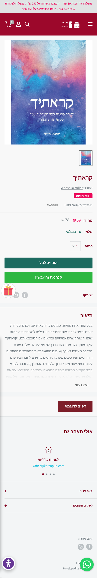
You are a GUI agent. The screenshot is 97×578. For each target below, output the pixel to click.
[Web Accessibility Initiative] (8, 563)
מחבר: (76, 188)
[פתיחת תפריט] (90, 24)
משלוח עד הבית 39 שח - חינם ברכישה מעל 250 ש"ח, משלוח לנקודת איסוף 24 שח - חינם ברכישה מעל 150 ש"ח (48, 6)
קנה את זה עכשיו (48, 277)
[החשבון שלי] (18, 24)
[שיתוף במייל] (16, 295)
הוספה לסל (48, 263)
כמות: (88, 246)
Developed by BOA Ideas (77, 568)
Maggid (52, 205)
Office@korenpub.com (48, 466)
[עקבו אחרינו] (89, 547)
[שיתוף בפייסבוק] (25, 295)
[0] (8, 24)
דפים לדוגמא (75, 406)
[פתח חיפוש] (27, 24)
